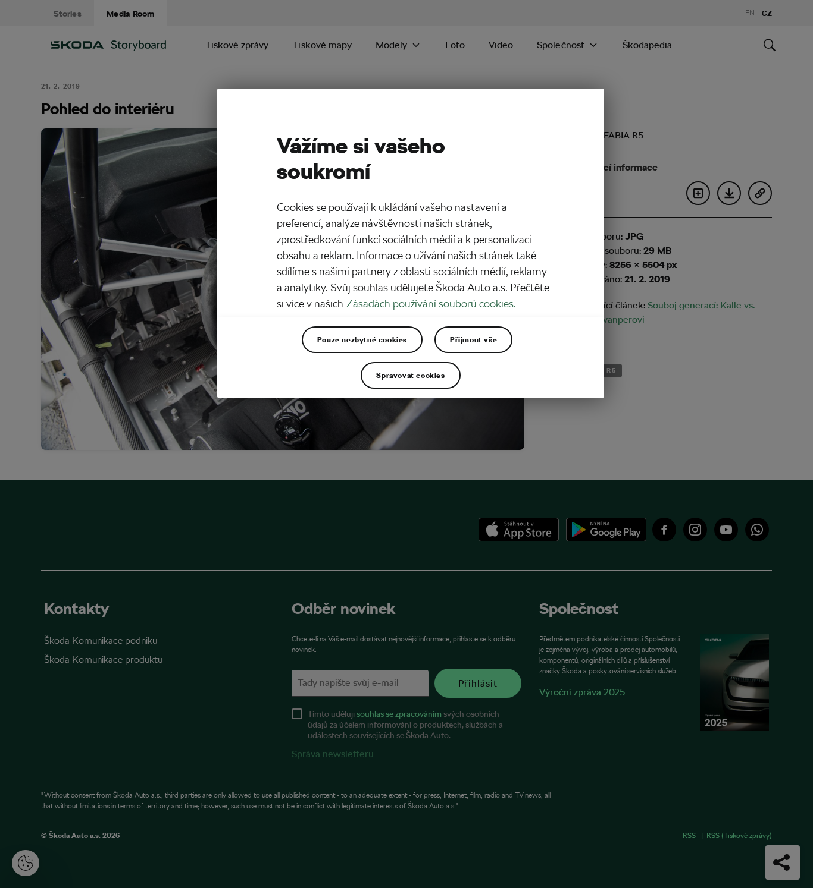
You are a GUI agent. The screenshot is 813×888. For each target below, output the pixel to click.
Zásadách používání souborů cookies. (431, 303)
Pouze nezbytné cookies (362, 339)
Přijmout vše (473, 339)
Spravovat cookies (410, 375)
